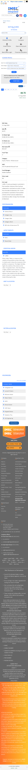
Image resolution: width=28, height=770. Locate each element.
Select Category (4, 65)
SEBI (18, 560)
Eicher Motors (6, 21)
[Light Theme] (24, 1)
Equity (2, 508)
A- (8, 1)
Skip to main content (16, 1)
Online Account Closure (20, 494)
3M (5, 89)
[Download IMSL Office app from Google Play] (14, 447)
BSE (17, 558)
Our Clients (3, 466)
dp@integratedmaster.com (9, 550)
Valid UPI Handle (18, 496)
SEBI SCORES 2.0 (18, 482)
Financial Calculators (21, 52)
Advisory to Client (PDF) (6, 480)
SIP (24, 86)
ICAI (8, 562)
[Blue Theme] (3, 3)
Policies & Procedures (5, 473)
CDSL (9, 560)
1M (2, 89)
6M (8, 89)
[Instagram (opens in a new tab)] (20, 15)
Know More (14, 680)
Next (26, 22)
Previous (1, 22)
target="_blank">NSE (9, 558)
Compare (21, 40)
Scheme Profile (7, 40)
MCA (23, 560)
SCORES (17, 480)
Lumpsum (21, 86)
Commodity (22, 502)
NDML (16, 517)
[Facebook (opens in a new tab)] (17, 15)
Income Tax (21, 562)
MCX (21, 558)
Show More (14, 423)
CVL (16, 512)
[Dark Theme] (27, 1)
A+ (2, 1)
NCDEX (4, 560)
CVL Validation (18, 515)
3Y (13, 89)
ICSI (4, 562)
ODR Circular (18, 478)
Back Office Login (7, 52)
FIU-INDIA (13, 562)
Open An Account (21, 46)
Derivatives (3, 511)
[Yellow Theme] (1, 3)
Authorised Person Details (20, 461)
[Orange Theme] (5, 3)
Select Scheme (4, 68)
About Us (3, 461)
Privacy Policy (4, 475)
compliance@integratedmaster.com (11, 542)
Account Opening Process (20, 466)
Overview (3, 506)
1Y (11, 89)
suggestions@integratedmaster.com (11, 554)
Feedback (3, 464)
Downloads (3, 471)
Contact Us (3, 468)
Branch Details (18, 464)
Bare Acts (16, 564)
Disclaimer (3, 478)
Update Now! (14, 664)
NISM (10, 564)
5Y (16, 89)
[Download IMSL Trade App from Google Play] (14, 444)
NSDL (14, 560)
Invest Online (7, 46)
